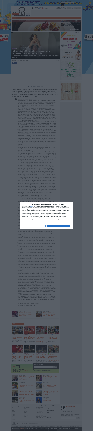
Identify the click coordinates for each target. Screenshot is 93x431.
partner (32, 206)
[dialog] (46, 215)
